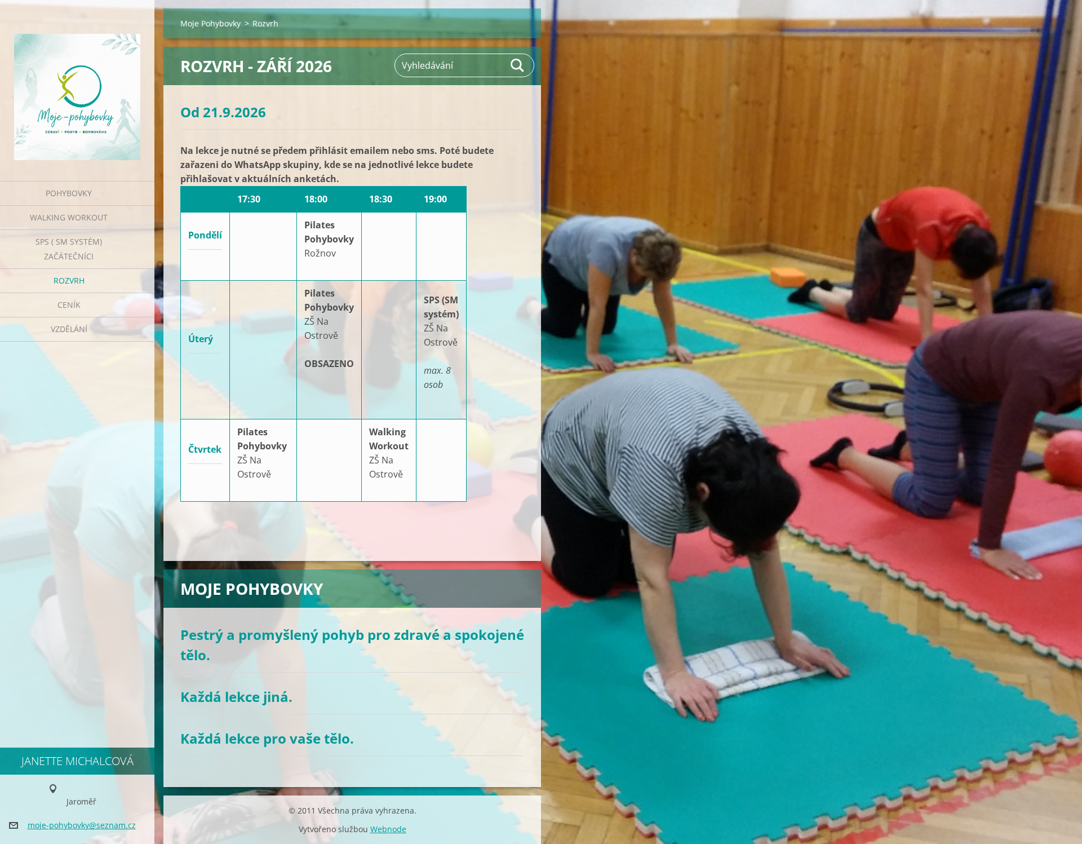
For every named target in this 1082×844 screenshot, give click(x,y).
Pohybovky (69, 193)
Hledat (518, 65)
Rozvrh (69, 280)
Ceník (69, 304)
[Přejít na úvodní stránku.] (77, 83)
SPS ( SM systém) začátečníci (69, 249)
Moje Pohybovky (210, 23)
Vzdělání (69, 329)
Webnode (388, 829)
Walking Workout (69, 217)
